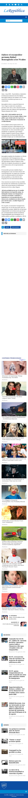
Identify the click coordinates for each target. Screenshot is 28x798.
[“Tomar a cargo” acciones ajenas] (5, 741)
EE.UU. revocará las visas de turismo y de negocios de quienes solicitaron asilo (16, 659)
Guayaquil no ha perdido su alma (15, 751)
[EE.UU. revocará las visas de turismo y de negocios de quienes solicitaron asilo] (5, 658)
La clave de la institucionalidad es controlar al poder (16, 771)
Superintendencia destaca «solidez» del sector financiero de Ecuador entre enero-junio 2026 (17, 690)
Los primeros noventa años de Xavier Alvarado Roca (17, 730)
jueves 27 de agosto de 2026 (17, 651)
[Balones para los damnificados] (5, 762)
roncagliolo (15, 227)
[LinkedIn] (12, 4)
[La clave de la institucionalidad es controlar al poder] (5, 771)
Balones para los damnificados (15, 762)
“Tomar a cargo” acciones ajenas (15, 740)
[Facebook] (6, 4)
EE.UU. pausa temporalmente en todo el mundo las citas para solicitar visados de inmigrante (17, 674)
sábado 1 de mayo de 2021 (10, 63)
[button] (26, 17)
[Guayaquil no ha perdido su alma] (5, 751)
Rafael (7, 227)
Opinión (6, 725)
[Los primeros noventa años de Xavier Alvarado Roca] (5, 730)
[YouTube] (15, 4)
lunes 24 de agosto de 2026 (17, 734)
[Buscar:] (14, 20)
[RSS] (21, 4)
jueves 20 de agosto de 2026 (17, 765)
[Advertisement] (14, 37)
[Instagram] (18, 4)
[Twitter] (9, 4)
